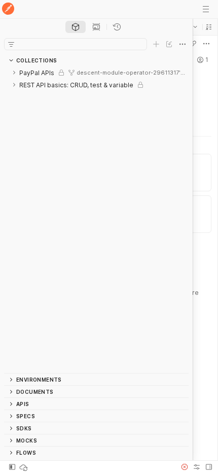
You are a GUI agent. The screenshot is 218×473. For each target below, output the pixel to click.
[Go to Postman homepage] (8, 9)
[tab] (75, 27)
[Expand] (14, 73)
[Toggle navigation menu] (206, 9)
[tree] (96, 219)
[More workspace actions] (206, 44)
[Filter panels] (11, 44)
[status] (24, 467)
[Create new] (156, 44)
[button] (209, 26)
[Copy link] (193, 44)
